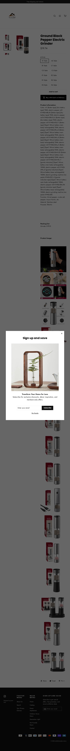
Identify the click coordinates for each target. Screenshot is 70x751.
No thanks (35, 413)
